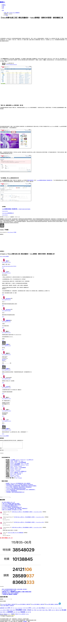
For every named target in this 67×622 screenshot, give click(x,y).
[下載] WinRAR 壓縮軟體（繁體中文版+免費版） (11, 503)
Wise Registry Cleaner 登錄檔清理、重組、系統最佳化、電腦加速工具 (14, 508)
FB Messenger (23, 459)
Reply (3, 294)
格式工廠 (19, 474)
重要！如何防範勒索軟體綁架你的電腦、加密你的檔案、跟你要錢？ (14, 589)
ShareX (11, 466)
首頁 (3, 10)
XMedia (14, 474)
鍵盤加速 (16, 472)
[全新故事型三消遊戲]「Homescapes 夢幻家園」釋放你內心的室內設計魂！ (19, 484)
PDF (51, 607)
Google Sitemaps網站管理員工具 (8, 213)
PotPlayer (3, 4)
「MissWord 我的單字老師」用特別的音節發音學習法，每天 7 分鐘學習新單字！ (20, 489)
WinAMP (12, 468)
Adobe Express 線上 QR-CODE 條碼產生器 (15, 532)
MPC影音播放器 (22, 467)
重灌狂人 (2, 2)
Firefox (18, 476)
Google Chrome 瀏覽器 (27, 607)
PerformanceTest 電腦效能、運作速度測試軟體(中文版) (12, 507)
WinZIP (15, 462)
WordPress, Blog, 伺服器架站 (14, 12)
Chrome (11, 476)
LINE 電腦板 (12, 459)
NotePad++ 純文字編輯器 (15, 463)
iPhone (43, 607)
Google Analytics (5, 211)
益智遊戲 (10, 612)
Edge (15, 476)
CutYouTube (17, 470)
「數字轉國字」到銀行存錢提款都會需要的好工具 (15, 492)
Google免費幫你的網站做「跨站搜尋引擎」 (44, 180)
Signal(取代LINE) (30, 459)
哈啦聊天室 (8, 320)
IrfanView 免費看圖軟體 (15, 464)
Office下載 (26, 463)
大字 (3, 8)
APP (11, 607)
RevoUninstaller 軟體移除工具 (20, 471)
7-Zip (3, 6)
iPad (40, 607)
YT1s (16, 477)
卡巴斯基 (15, 461)
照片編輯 (64, 610)
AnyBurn (17, 475)
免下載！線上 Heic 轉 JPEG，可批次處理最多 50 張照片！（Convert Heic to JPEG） (27, 511)
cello (6, 271)
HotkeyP (12, 472)
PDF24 (22, 463)
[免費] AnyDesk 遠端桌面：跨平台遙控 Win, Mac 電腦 (12, 509)
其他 (7, 12)
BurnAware (12, 475)
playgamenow (8, 298)
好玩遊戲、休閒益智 (26, 610)
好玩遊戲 (19, 610)
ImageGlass (22, 464)
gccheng (7, 386)
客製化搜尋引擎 (30, 180)
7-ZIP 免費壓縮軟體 (22, 462)
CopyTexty (21, 472)
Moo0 (11, 474)
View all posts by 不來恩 (12, 232)
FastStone (16, 466)
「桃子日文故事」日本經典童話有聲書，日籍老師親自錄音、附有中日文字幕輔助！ (21, 485)
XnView (27, 464)
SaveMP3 (20, 477)
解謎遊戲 (23, 612)
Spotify (20, 468)
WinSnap (20, 466)
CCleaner (12, 471)
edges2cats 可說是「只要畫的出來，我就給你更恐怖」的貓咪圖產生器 (18, 487)
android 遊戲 (7, 607)
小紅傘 (11, 461)
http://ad (3, 360)
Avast (22, 461)
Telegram (18, 459)
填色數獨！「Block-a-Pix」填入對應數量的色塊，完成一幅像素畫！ (18, 483)
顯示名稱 (1, 450)
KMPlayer (4, 5)
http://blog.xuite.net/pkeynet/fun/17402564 (9, 266)
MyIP (3, 7)
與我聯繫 (25, 621)
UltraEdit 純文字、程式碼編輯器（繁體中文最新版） (11, 504)
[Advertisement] (31, 27)
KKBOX (16, 468)
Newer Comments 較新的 (4, 256)
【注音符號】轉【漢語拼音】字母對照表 (9, 594)
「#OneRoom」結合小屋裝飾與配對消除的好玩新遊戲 (16, 488)
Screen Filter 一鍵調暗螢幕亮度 (11, 490)
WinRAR (12, 462)
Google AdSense (5, 214)
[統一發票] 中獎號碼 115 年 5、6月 (8, 502)
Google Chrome (20, 607)
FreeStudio (12, 470)
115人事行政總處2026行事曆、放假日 (9, 590)
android (2, 607)
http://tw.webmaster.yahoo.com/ (11, 64)
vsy (6, 419)
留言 (1, 448)
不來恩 (6, 15)
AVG (19, 461)
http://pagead (4, 359)
